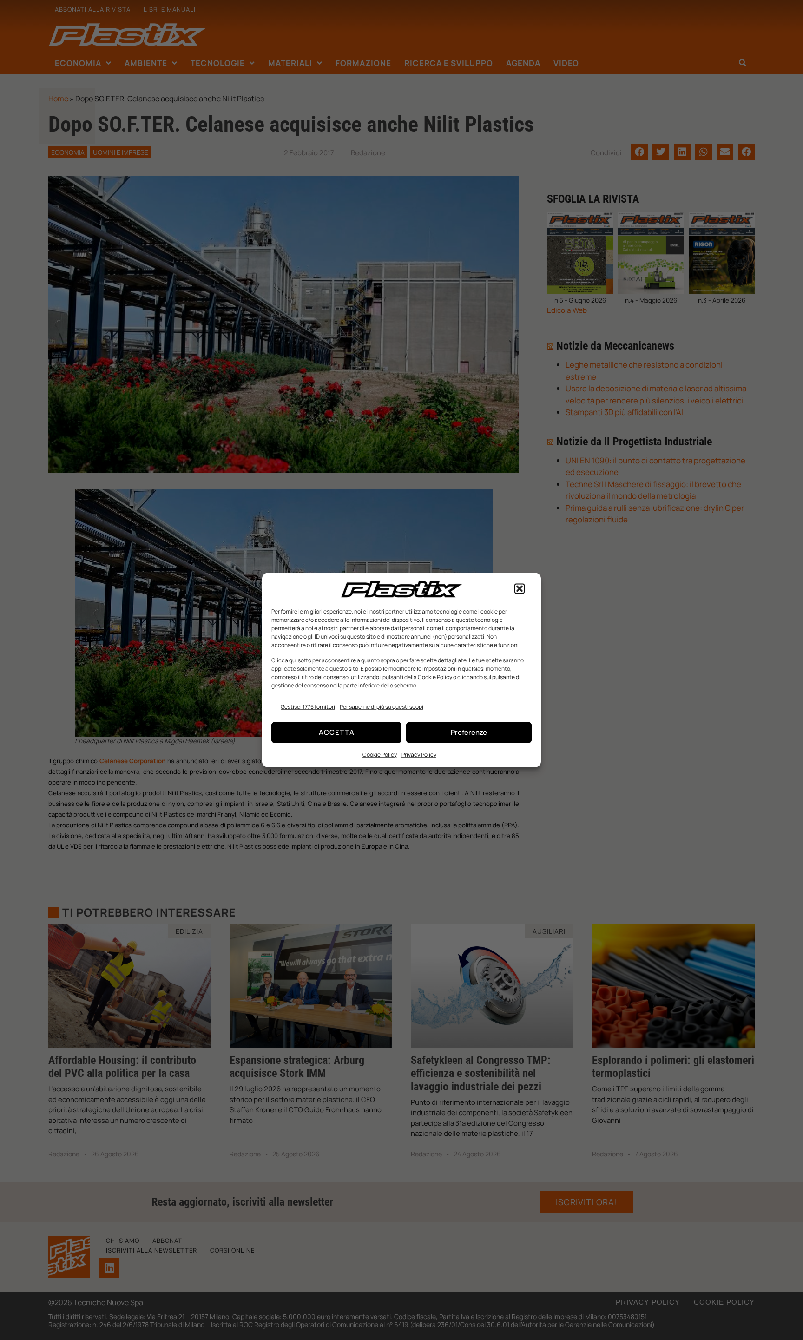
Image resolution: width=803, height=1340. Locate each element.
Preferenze (469, 732)
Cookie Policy (379, 754)
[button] (519, 589)
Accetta (337, 732)
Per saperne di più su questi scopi (381, 707)
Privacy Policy (419, 754)
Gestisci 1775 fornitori (308, 707)
